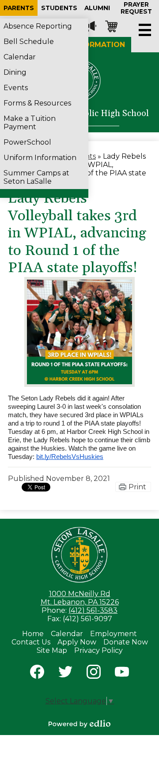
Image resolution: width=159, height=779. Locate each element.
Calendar (20, 57)
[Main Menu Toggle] (145, 30)
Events (16, 88)
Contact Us (30, 642)
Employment (113, 634)
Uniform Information (40, 157)
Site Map (52, 650)
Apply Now (76, 642)
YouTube (121, 671)
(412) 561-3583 (92, 610)
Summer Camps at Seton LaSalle (36, 177)
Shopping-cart (111, 26)
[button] (19, 8)
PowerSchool (27, 142)
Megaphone (90, 26)
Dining (15, 72)
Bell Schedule (29, 41)
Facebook (37, 671)
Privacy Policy (98, 650)
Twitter (65, 671)
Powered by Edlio (79, 723)
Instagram (93, 671)
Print (137, 487)
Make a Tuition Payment (30, 122)
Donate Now (125, 642)
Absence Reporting (38, 26)
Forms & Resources (37, 103)
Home (33, 634)
